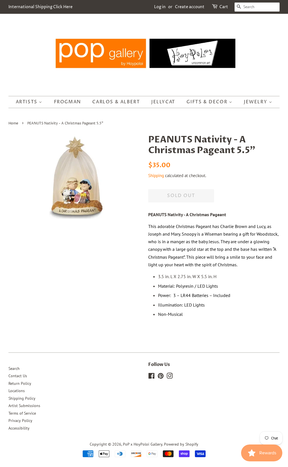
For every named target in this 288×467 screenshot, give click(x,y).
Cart (223, 7)
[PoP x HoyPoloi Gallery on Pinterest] (161, 376)
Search (14, 368)
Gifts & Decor (207, 102)
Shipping (156, 175)
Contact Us (17, 375)
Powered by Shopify (181, 444)
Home (13, 123)
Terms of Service (22, 413)
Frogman (67, 102)
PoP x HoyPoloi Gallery (142, 444)
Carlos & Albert (116, 102)
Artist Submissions (24, 405)
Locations (16, 390)
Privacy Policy (20, 420)
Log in (160, 7)
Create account (189, 7)
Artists (27, 102)
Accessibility (19, 428)
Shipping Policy (21, 398)
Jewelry (256, 102)
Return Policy (19, 383)
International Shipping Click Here (40, 7)
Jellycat (163, 102)
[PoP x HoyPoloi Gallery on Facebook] (151, 376)
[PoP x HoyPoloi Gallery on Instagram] (169, 376)
